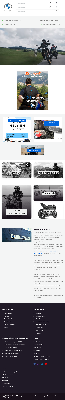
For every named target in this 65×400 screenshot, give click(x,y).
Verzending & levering (42, 322)
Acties (6, 327)
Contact (38, 333)
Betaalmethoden (41, 319)
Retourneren (39, 327)
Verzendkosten (40, 316)
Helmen (6, 316)
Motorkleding (8, 313)
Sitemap (37, 396)
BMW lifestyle (8, 319)
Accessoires (8, 322)
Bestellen (38, 313)
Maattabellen (40, 330)
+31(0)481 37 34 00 (44, 356)
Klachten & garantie (41, 324)
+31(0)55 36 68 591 (7, 386)
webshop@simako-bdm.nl (41, 359)
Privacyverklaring (45, 396)
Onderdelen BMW (9, 324)
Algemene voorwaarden (27, 396)
